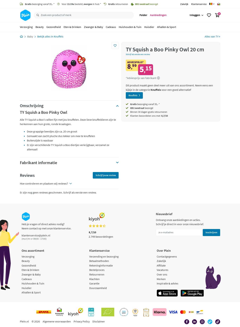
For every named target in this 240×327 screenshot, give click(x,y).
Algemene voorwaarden (57, 321)
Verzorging (26, 27)
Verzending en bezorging (104, 256)
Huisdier (149, 27)
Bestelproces (97, 270)
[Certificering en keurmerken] (108, 312)
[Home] (21, 36)
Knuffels (58, 36)
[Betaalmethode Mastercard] (183, 312)
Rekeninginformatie (101, 265)
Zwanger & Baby (93, 27)
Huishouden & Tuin (130, 27)
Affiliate (161, 265)
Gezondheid (53, 27)
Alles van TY (212, 36)
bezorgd (141, 108)
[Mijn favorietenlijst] (209, 15)
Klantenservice (199, 4)
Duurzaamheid (98, 288)
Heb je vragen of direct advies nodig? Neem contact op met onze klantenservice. (46, 226)
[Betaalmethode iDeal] (191, 312)
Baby (30, 36)
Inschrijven (211, 232)
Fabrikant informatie (38, 162)
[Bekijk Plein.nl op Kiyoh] (76, 312)
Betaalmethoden (99, 261)
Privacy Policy (82, 321)
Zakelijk (184, 4)
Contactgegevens (167, 256)
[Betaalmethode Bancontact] (200, 312)
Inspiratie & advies (167, 283)
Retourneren (96, 274)
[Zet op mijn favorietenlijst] (115, 45)
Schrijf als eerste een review (138, 54)
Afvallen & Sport (166, 27)
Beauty (39, 27)
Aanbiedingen (158, 15)
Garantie (94, 283)
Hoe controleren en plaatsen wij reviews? (44, 183)
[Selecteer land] (212, 4)
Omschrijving (31, 105)
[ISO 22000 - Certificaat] (124, 312)
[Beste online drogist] (135, 312)
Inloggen (195, 15)
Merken (161, 279)
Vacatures (162, 270)
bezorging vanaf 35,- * (39, 4)
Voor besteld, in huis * (81, 4)
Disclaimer (98, 321)
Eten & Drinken (72, 27)
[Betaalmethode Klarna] (160, 312)
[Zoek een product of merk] (37, 15)
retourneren (118, 4)
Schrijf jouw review (106, 175)
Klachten (94, 279)
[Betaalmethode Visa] (173, 312)
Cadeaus (111, 27)
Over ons (162, 274)
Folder (143, 15)
